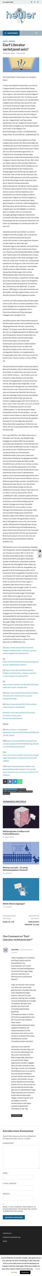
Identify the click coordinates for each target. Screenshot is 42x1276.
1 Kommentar (20, 53)
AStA (5, 1241)
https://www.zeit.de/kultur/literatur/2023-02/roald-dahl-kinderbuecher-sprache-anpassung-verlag (20, 696)
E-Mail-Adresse (10, 1183)
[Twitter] (31, 2)
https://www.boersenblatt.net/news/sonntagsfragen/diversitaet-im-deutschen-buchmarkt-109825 (21, 758)
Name (6, 1173)
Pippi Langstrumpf (10, 791)
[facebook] (38, 2)
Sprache (6, 793)
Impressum (7, 1233)
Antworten (16, 1115)
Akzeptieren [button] (25, 1272)
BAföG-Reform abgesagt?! (14, 904)
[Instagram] (34, 2)
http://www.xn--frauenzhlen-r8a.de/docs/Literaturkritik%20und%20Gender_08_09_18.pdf (21, 732)
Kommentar (8, 1143)
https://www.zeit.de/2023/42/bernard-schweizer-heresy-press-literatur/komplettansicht (19, 715)
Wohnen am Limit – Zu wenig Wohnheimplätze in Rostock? (15, 868)
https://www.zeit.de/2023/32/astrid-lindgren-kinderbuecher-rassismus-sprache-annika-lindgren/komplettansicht (20, 650)
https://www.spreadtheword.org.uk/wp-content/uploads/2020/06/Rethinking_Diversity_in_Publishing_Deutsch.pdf (21, 744)
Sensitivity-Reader (25, 791)
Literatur (22, 789)
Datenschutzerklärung (11, 1237)
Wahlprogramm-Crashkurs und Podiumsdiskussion (16, 832)
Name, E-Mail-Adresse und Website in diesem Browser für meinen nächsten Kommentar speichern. (20, 1209)
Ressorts (12, 41)
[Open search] (36, 33)
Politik (5, 41)
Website (6, 1194)
